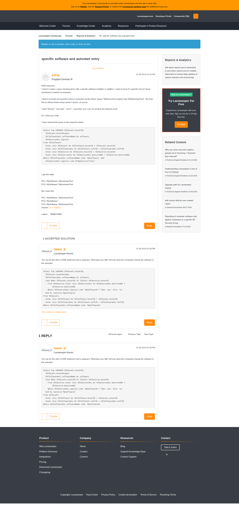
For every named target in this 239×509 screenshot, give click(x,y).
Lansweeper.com (145, 16)
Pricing (42, 462)
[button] (44, 226)
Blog (122, 446)
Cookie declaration (128, 495)
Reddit (83, 7)
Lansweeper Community (57, 16)
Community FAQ (181, 16)
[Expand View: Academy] (113, 26)
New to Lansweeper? (181, 94)
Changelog (44, 472)
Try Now (181, 124)
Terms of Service (148, 495)
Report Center (56, 214)
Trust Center (92, 495)
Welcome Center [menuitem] (47, 26)
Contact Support (128, 457)
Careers (84, 457)
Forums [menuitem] (66, 26)
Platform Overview (48, 451)
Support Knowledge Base (133, 451)
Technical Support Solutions (177, 160)
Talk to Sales (170, 447)
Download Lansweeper (50, 467)
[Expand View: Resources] (130, 26)
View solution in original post (53, 312)
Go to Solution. (55, 207)
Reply (149, 226)
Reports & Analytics (86, 36)
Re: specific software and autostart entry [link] (117, 36)
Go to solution (98, 68)
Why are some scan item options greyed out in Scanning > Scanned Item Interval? (180, 153)
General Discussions (174, 207)
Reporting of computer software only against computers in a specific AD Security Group (181, 219)
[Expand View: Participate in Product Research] (168, 26)
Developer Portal (163, 16)
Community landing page (134, 7)
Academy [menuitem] (106, 26)
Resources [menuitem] (123, 26)
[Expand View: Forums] (72, 26)
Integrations (45, 457)
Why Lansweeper (47, 446)
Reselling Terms (168, 495)
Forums (69, 36)
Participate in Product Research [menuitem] (151, 26)
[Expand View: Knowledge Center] (97, 26)
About (83, 446)
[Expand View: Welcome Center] (57, 26)
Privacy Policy (108, 495)
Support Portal (102, 7)
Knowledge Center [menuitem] (86, 26)
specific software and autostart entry (70, 59)
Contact (83, 451)
